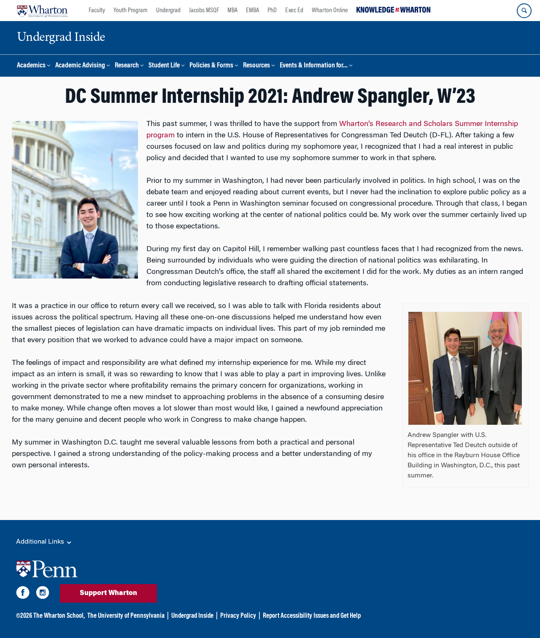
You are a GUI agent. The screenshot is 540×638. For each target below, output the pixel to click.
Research (127, 66)
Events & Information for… (314, 66)
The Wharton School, (59, 616)
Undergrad (168, 10)
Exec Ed (294, 10)
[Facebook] (23, 594)
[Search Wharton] (524, 10)
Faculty (97, 10)
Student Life (164, 66)
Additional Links (41, 542)
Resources (256, 66)
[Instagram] (42, 594)
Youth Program (130, 10)
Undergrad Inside (192, 616)
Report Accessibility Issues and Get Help (312, 616)
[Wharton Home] (42, 10)
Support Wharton (108, 593)
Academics (31, 66)
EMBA (252, 10)
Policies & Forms (211, 66)
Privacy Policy (238, 616)
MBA (232, 10)
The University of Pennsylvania (126, 616)
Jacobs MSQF (204, 10)
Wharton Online (330, 10)
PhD (272, 10)
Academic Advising (80, 66)
